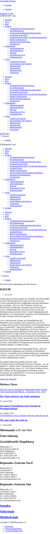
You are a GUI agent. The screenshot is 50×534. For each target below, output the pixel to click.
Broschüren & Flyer (17, 55)
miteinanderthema (16, 51)
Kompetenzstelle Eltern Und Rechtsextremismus (28, 37)
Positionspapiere (16, 57)
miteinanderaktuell (17, 48)
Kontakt (8, 208)
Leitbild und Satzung (18, 62)
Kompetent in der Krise (19, 35)
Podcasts (13, 53)
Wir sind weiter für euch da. (14, 420)
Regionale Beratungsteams (20, 42)
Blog (7, 24)
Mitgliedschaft (15, 66)
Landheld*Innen (16, 168)
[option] (27, 140)
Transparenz (14, 73)
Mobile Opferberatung (18, 40)
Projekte (8, 26)
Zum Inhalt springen (8, 1)
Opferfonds (7, 511)
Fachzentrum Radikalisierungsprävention (25, 33)
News (7, 22)
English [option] (8, 140)
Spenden (8, 5)
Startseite (8, 20)
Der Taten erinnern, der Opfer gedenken (20, 396)
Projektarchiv (15, 44)
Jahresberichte (15, 68)
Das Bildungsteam (17, 31)
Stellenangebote (16, 70)
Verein (7, 59)
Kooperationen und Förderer (21, 64)
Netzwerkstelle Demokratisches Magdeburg (26, 173)
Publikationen (10, 46)
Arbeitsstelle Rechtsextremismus (22, 29)
